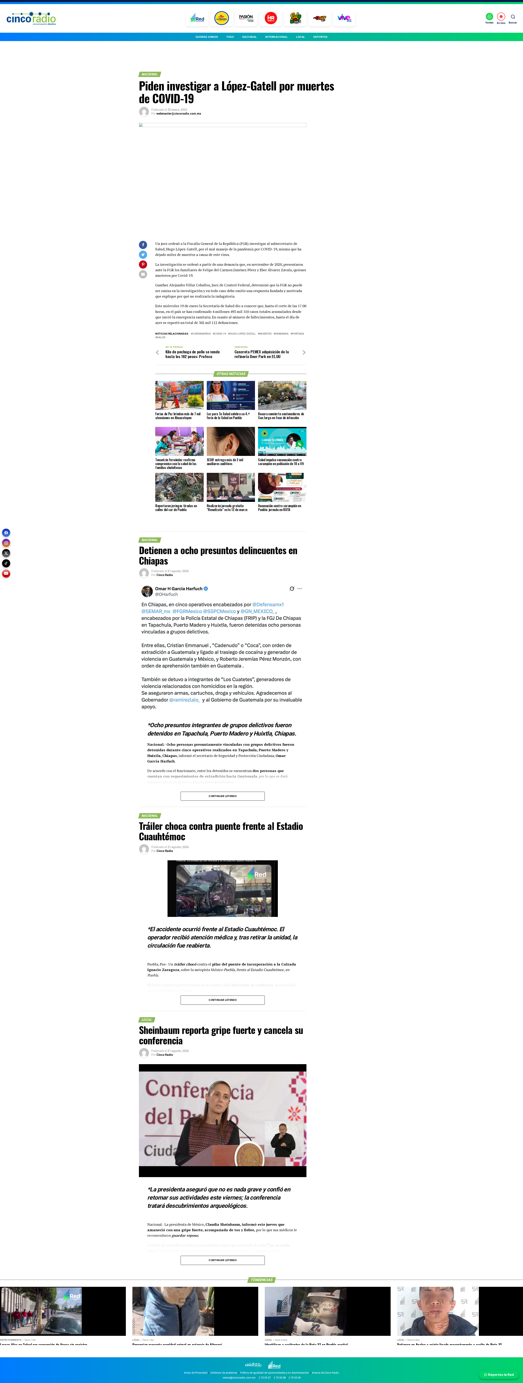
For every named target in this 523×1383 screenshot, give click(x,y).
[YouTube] (6, 573)
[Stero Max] (319, 18)
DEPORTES (320, 36)
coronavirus (201, 334)
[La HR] (270, 18)
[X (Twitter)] (6, 553)
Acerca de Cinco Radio (325, 1372)
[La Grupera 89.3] (222, 18)
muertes (265, 334)
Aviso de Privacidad (195, 1372)
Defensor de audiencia (223, 1372)
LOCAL (300, 36)
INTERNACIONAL (276, 36)
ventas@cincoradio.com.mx (238, 1377)
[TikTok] (6, 563)
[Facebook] (6, 533)
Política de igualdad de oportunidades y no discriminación (274, 1372)
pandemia (281, 334)
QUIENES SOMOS (207, 36)
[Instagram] (6, 543)
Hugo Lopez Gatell (243, 334)
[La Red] (197, 18)
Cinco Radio (164, 575)
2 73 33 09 (295, 1377)
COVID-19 (220, 334)
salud (161, 337)
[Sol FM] (295, 18)
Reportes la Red (500, 1375)
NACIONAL (249, 36)
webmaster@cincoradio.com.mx (178, 113)
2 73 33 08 (280, 1377)
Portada (298, 334)
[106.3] (344, 18)
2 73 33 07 (265, 1377)
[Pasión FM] (246, 18)
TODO (230, 36)
